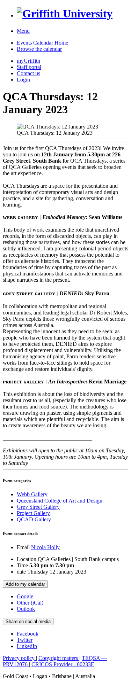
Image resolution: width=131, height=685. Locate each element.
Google (25, 596)
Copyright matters (58, 658)
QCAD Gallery (34, 519)
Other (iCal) (30, 603)
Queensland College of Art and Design (59, 501)
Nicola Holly (45, 547)
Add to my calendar (25, 584)
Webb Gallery (32, 494)
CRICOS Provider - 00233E (62, 664)
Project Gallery (33, 513)
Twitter (24, 640)
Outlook (26, 609)
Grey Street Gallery (38, 507)
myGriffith (28, 61)
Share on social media (28, 621)
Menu (23, 31)
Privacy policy (19, 658)
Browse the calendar (39, 49)
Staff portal (29, 67)
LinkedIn (27, 646)
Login (23, 80)
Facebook (27, 634)
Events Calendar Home (42, 43)
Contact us (28, 73)
